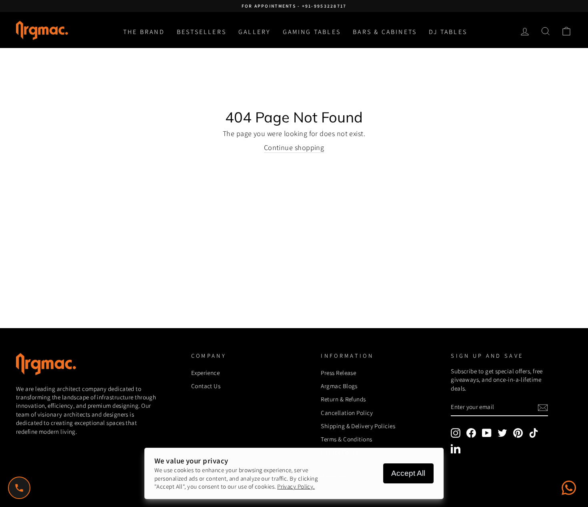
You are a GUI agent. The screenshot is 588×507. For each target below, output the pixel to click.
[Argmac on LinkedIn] (455, 448)
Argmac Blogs (339, 386)
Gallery (254, 32)
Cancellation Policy (347, 413)
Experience (205, 373)
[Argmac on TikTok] (533, 433)
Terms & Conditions (346, 439)
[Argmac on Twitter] (502, 433)
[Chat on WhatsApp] (569, 488)
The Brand (144, 32)
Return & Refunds (343, 399)
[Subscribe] (543, 407)
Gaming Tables (312, 32)
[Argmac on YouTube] (487, 433)
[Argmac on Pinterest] (518, 433)
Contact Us (206, 386)
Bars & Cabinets (385, 32)
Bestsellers (201, 32)
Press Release (338, 373)
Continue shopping (294, 147)
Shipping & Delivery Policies (358, 426)
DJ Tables (448, 32)
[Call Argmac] (19, 488)
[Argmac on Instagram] (455, 433)
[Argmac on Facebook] (471, 433)
